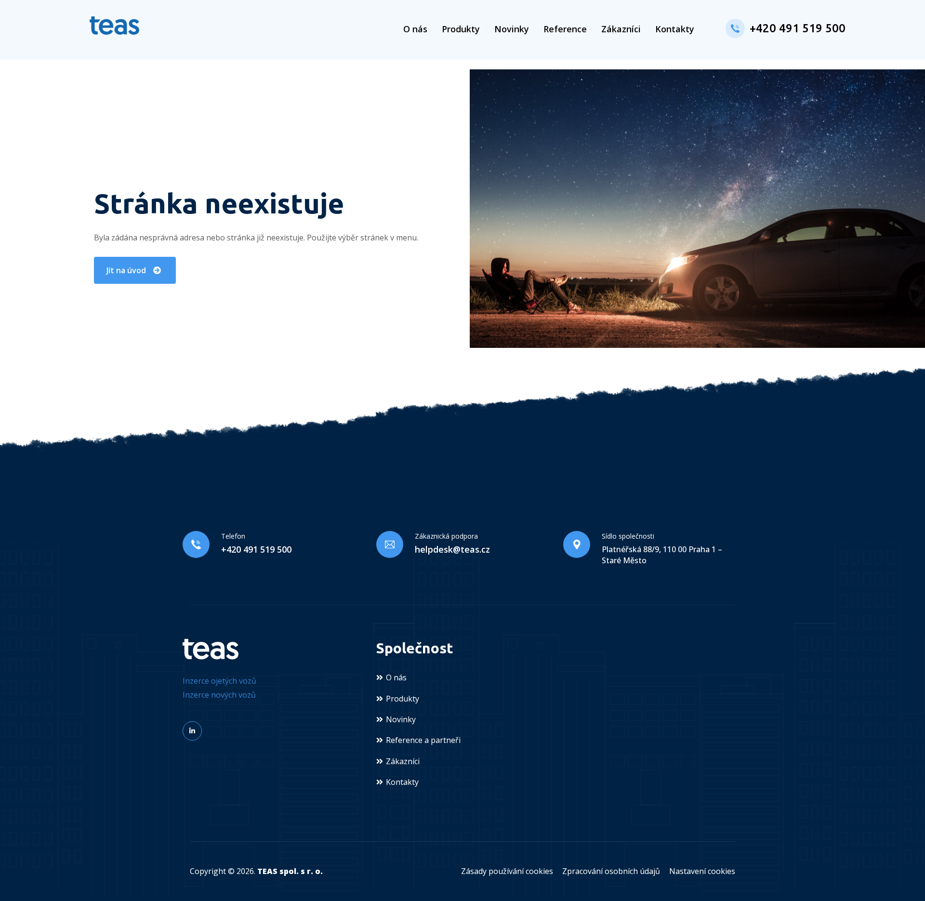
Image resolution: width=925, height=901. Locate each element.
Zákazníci (621, 29)
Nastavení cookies (702, 871)
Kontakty (674, 29)
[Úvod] (114, 25)
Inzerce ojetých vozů (219, 681)
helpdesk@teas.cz (452, 549)
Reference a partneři (423, 740)
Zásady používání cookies (507, 871)
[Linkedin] (192, 731)
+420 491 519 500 (798, 28)
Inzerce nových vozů (219, 694)
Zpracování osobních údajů (611, 871)
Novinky (511, 29)
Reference (565, 29)
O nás (415, 29)
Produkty (461, 29)
